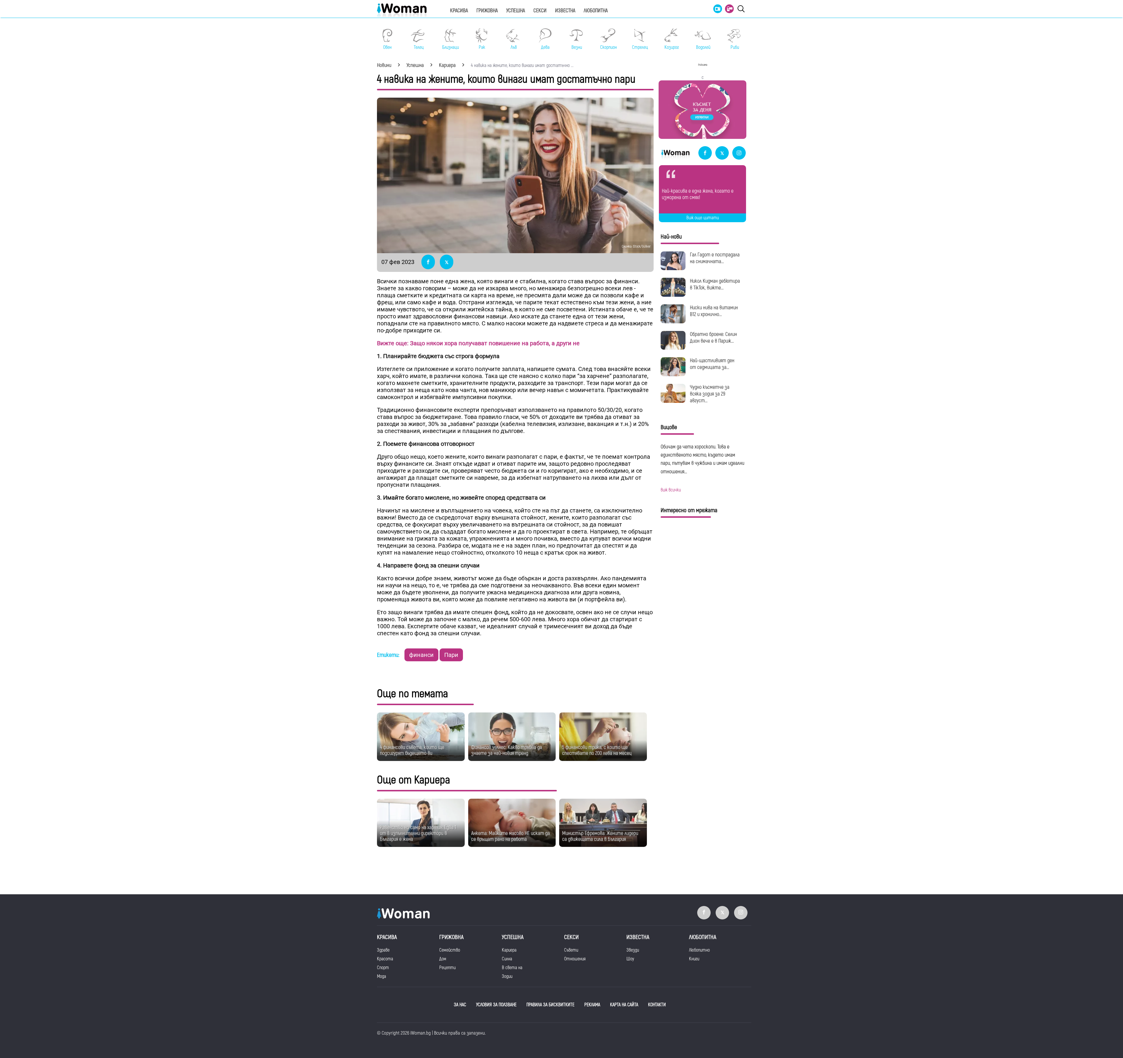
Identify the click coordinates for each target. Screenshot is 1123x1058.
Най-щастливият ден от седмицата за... (712, 364)
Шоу (630, 959)
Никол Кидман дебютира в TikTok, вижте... (715, 284)
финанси (421, 654)
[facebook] (705, 153)
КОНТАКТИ (657, 1005)
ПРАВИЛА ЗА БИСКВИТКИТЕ (550, 1005)
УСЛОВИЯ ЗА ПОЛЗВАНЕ (496, 1005)
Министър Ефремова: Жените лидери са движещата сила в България (600, 836)
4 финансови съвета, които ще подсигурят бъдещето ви (412, 750)
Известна (565, 10)
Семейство (449, 950)
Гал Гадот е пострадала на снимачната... (715, 258)
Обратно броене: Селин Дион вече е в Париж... (713, 337)
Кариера (509, 950)
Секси (540, 10)
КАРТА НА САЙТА (624, 1005)
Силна (507, 959)
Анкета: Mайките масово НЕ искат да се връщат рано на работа (510, 836)
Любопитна (596, 10)
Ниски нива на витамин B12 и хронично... (714, 311)
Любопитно (699, 950)
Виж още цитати (702, 218)
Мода (381, 976)
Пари (451, 654)
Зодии (507, 976)
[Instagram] (739, 153)
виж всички (671, 490)
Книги (694, 959)
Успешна (515, 10)
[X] (722, 153)
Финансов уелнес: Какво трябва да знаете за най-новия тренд (506, 750)
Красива (459, 10)
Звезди (632, 950)
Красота (385, 959)
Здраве (383, 950)
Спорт (383, 968)
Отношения (574, 959)
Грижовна (487, 10)
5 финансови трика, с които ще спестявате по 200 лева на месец (597, 750)
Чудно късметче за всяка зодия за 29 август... (709, 394)
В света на (512, 968)
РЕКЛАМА (592, 1005)
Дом (442, 959)
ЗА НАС (460, 1005)
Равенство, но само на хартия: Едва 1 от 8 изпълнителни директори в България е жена (418, 833)
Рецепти (447, 968)
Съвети (571, 950)
